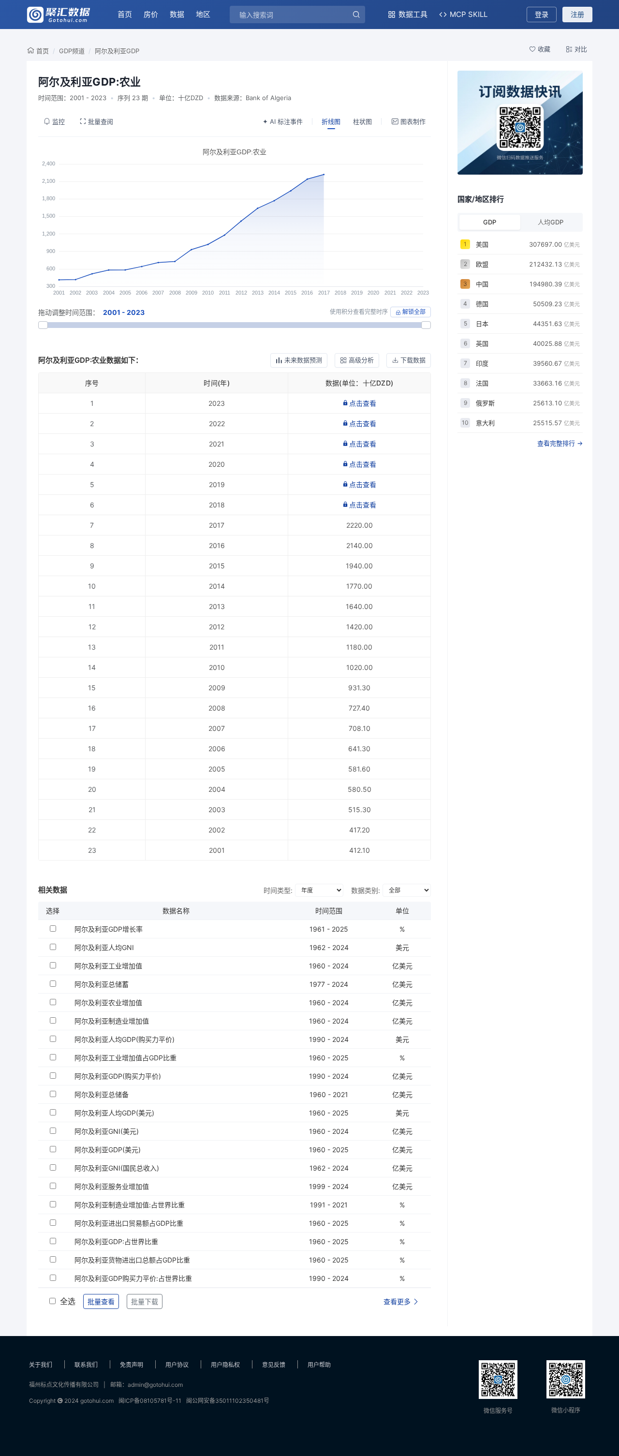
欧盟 (482, 264)
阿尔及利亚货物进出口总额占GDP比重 (132, 1260)
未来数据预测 (303, 360)
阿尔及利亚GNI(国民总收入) (116, 1168)
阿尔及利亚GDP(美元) (107, 1149)
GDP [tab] (489, 222)
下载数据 (413, 360)
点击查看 (362, 403)
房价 (151, 14)
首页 (125, 14)
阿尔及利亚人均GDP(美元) (114, 1113)
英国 (482, 343)
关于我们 (40, 1364)
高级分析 (361, 360)
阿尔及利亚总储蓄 (101, 984)
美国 (482, 244)
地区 (203, 14)
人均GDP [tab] (550, 222)
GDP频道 (72, 51)
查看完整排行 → (560, 443)
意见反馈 (273, 1364)
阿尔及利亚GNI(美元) (106, 1131)
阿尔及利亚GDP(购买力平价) (117, 1076)
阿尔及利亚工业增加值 (108, 966)
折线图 (331, 121)
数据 (177, 14)
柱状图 (362, 121)
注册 (577, 14)
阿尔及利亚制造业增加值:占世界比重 (129, 1205)
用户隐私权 (225, 1364)
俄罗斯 (485, 403)
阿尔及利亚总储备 (101, 1094)
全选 (67, 1301)
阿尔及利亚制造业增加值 (111, 1021)
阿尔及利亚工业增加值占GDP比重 (125, 1058)
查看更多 (398, 1301)
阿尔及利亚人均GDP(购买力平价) (124, 1039)
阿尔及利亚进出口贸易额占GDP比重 (128, 1223)
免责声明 (131, 1364)
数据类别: (365, 890)
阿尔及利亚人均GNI (104, 947)
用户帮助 (319, 1364)
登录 (541, 14)
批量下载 (144, 1301)
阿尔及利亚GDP (117, 51)
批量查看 (101, 1301)
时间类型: (278, 890)
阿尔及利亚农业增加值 (108, 1002)
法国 (482, 383)
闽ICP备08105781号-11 (149, 1400)
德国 (482, 304)
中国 (482, 284)
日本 (482, 323)
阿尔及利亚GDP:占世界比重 (116, 1241)
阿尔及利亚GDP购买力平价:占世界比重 (133, 1278)
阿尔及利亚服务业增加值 (111, 1186)
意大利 (485, 423)
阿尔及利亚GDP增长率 (108, 929)
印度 (482, 363)
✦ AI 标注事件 (283, 121)
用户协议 (177, 1364)
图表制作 (413, 121)
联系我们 (86, 1364)
